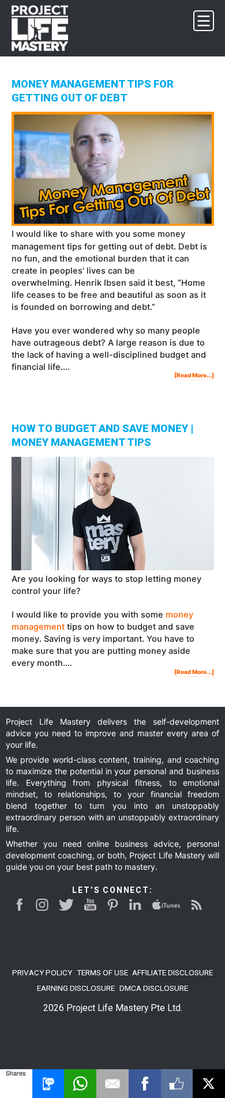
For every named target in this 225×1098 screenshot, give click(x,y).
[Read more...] (194, 375)
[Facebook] (145, 1083)
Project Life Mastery (47, 28)
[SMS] (48, 1083)
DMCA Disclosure (153, 988)
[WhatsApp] (80, 1083)
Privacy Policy (42, 972)
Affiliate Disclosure (172, 972)
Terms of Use (102, 972)
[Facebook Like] (177, 1083)
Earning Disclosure (76, 988)
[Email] (112, 1083)
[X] (209, 1083)
